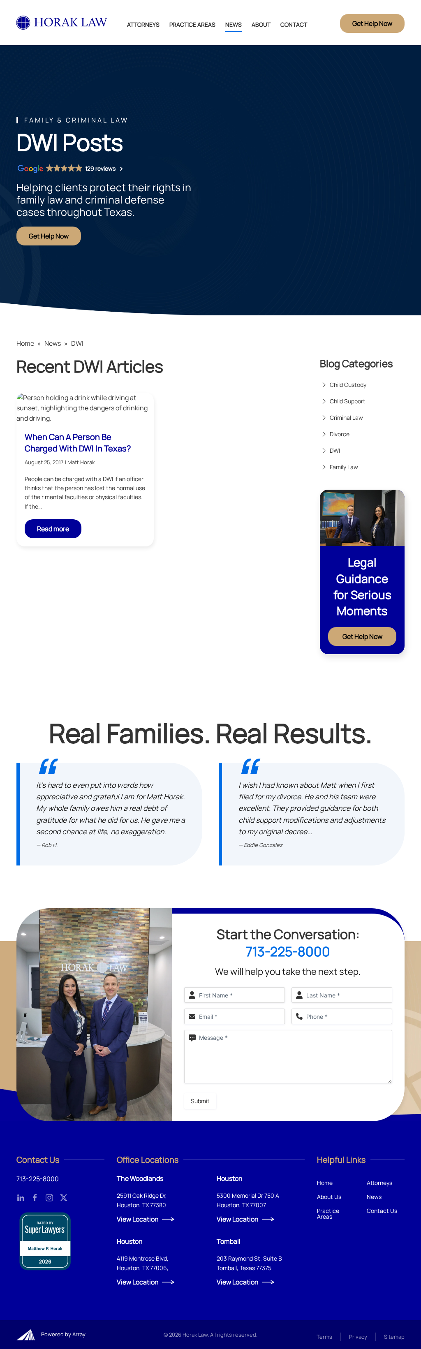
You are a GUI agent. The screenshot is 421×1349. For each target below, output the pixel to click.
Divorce (339, 434)
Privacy (358, 1336)
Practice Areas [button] (192, 24)
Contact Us (382, 1211)
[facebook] (35, 1196)
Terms (324, 1336)
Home (25, 343)
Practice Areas (328, 1213)
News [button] (233, 24)
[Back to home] (62, 22)
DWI (335, 450)
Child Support (347, 401)
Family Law (344, 467)
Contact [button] (293, 24)
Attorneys (379, 1183)
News (52, 343)
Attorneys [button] (143, 24)
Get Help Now (372, 23)
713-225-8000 (288, 951)
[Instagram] (49, 1196)
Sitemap (394, 1336)
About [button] (261, 24)
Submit (200, 1101)
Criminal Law (346, 417)
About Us (329, 1197)
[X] (64, 1196)
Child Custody (348, 385)
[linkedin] (20, 1196)
